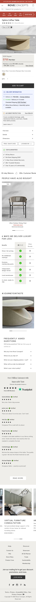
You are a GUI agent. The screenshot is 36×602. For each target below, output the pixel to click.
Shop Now (28, 14)
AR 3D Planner (26, 554)
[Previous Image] (2, 37)
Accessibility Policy (21, 592)
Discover (10, 530)
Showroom (26, 550)
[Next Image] (34, 37)
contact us (7, 346)
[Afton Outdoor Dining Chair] (18, 201)
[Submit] (2, 9)
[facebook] (9, 585)
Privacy (12, 592)
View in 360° (6, 27)
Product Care (9, 560)
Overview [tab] (6, 131)
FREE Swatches (10, 144)
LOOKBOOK (25, 144)
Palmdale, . (21, 97)
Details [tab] (5, 134)
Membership (26, 563)
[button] (13, 230)
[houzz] (25, 585)
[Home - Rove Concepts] (18, 5)
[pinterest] (21, 585)
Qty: (3, 79)
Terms (7, 592)
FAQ (9, 554)
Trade (26, 557)
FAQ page (26, 344)
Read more (18, 478)
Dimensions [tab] (6, 138)
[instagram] (17, 585)
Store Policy (9, 557)
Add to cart (18, 86)
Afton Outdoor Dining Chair (18, 223)
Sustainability (26, 560)
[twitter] (13, 585)
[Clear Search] (33, 9)
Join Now (18, 577)
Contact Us (9, 550)
